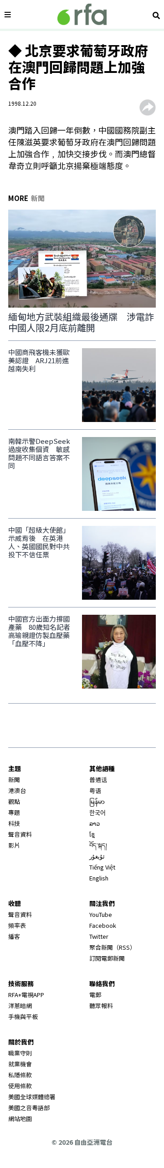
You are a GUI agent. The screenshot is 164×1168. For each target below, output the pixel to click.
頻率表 (17, 925)
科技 (14, 823)
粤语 (95, 790)
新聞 (14, 779)
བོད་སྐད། (98, 845)
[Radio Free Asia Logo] (82, 14)
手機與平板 (23, 1016)
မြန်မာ (97, 801)
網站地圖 (20, 1118)
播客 (14, 936)
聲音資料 (20, 834)
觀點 (14, 801)
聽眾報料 (101, 1005)
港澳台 (17, 790)
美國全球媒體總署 (32, 1096)
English (98, 878)
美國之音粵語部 (29, 1107)
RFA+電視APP (26, 994)
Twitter (98, 936)
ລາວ (94, 823)
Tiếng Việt (102, 867)
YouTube (100, 914)
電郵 (95, 994)
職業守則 (20, 1053)
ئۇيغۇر (97, 856)
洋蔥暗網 (20, 1005)
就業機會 (20, 1064)
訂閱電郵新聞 (107, 958)
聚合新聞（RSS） (112, 947)
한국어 (97, 812)
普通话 (98, 779)
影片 (14, 845)
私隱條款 (20, 1074)
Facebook (102, 925)
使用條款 (20, 1085)
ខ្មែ (92, 834)
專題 (14, 812)
